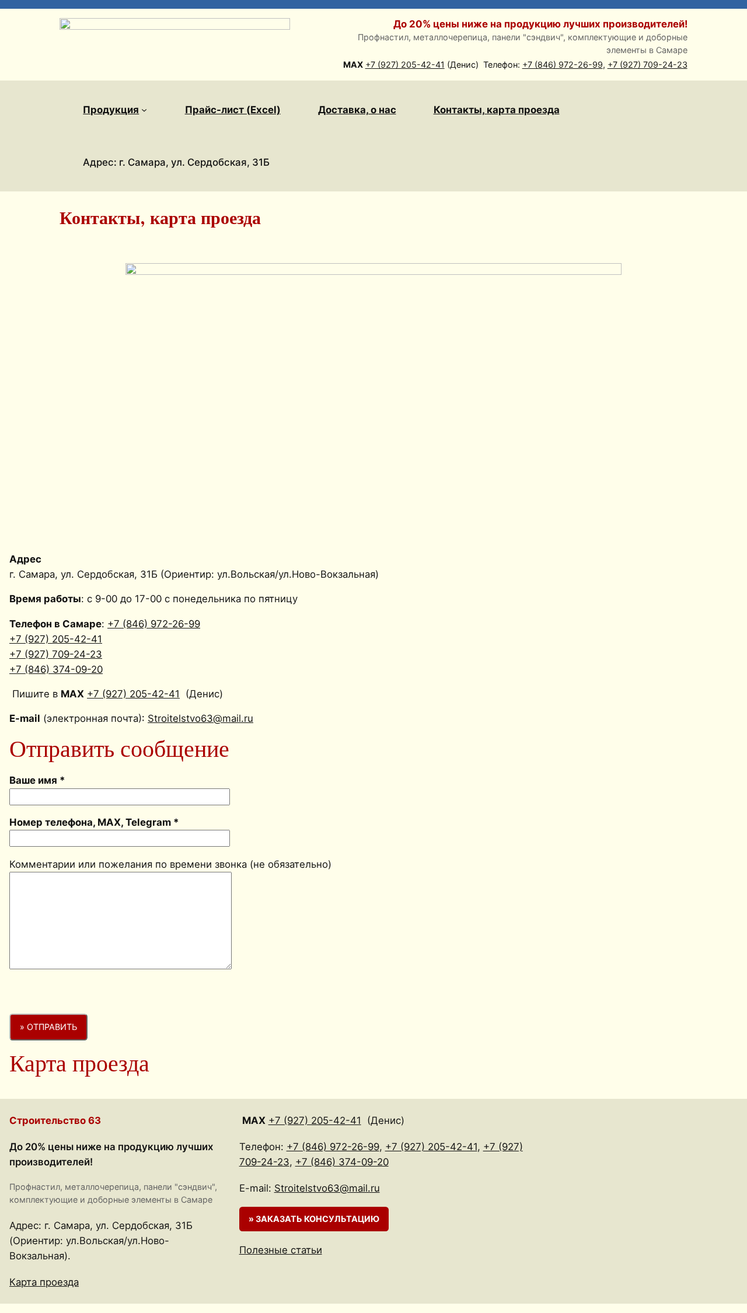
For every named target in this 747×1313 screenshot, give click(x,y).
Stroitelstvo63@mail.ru (200, 718)
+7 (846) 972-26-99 (562, 64)
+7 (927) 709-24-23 (647, 64)
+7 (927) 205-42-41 (405, 64)
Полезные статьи (280, 1250)
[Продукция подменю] (144, 110)
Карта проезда (44, 1282)
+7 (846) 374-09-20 (56, 669)
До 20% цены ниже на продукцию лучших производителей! (540, 24)
